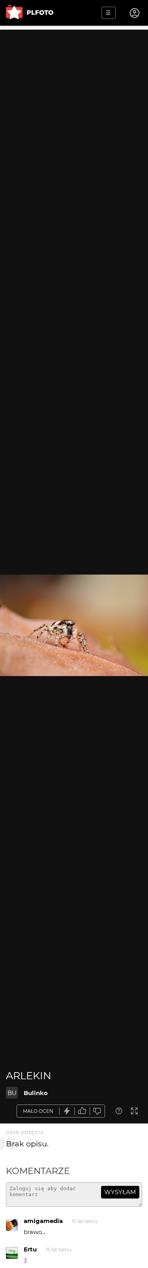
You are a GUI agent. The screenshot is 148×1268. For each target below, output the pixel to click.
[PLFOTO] (29, 13)
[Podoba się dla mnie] (82, 1111)
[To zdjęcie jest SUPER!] (67, 1111)
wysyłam (120, 1192)
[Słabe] (97, 1111)
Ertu (30, 1249)
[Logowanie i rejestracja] (134, 13)
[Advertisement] (74, 104)
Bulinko (36, 1093)
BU (12, 1093)
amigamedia (43, 1221)
